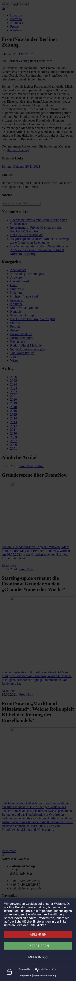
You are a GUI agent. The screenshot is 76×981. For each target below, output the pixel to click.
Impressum (25, 975)
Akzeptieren (38, 946)
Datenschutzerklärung (44, 975)
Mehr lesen (55, 925)
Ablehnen (38, 934)
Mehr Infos (38, 957)
